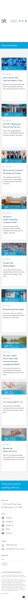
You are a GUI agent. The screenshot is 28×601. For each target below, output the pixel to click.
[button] (24, 597)
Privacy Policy (4, 593)
